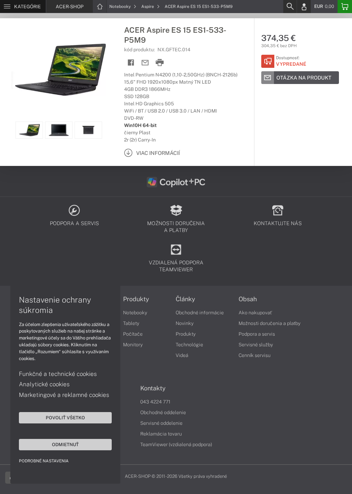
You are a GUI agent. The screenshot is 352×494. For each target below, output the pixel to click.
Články (185, 299)
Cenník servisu (255, 355)
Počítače (133, 334)
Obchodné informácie (200, 312)
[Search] (290, 6)
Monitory (133, 344)
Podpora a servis (257, 334)
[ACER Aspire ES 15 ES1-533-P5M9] (58, 70)
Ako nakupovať (255, 312)
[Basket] (345, 6)
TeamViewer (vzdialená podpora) (176, 444)
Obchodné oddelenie (163, 412)
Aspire (148, 6)
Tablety (131, 323)
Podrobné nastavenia (44, 461)
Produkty (136, 299)
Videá (182, 355)
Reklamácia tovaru (161, 434)
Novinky (185, 323)
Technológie (189, 344)
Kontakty (153, 388)
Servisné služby (256, 344)
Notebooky (120, 6)
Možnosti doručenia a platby (269, 323)
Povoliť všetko (65, 417)
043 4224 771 (155, 401)
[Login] (304, 6)
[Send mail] (145, 63)
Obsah (248, 299)
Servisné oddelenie (161, 423)
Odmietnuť (65, 444)
